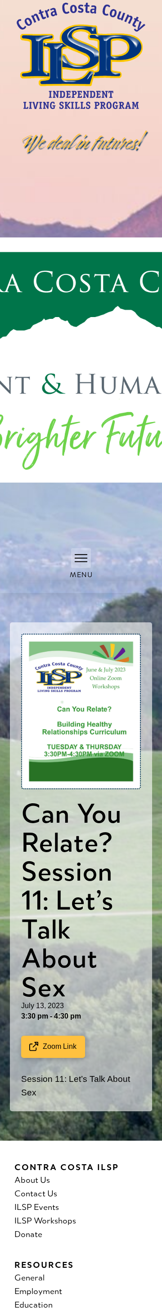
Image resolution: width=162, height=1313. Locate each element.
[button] (81, 558)
